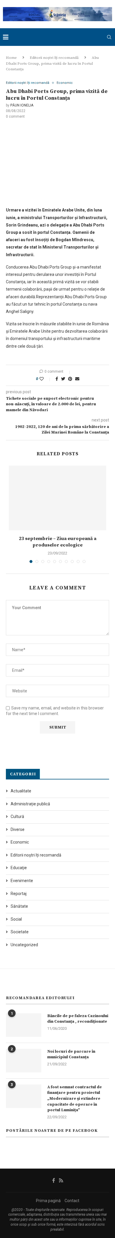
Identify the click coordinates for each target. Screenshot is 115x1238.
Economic (65, 83)
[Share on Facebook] (56, 378)
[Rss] (61, 1180)
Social (16, 919)
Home (11, 57)
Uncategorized (24, 944)
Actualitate (21, 791)
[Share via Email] (77, 378)
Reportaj (19, 893)
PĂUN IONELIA (21, 105)
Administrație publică (30, 804)
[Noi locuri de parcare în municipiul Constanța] (23, 1060)
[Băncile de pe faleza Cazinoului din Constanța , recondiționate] (23, 1025)
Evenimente (22, 880)
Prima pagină (48, 1200)
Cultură (17, 816)
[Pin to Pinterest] (70, 378)
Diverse (17, 829)
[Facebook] (53, 1180)
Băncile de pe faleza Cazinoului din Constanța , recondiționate (77, 1018)
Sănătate (19, 906)
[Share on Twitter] (63, 378)
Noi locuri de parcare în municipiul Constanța (71, 1054)
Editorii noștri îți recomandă (54, 57)
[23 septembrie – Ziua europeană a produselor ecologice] (57, 498)
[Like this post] (46, 378)
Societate (20, 931)
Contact (72, 1200)
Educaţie (19, 867)
